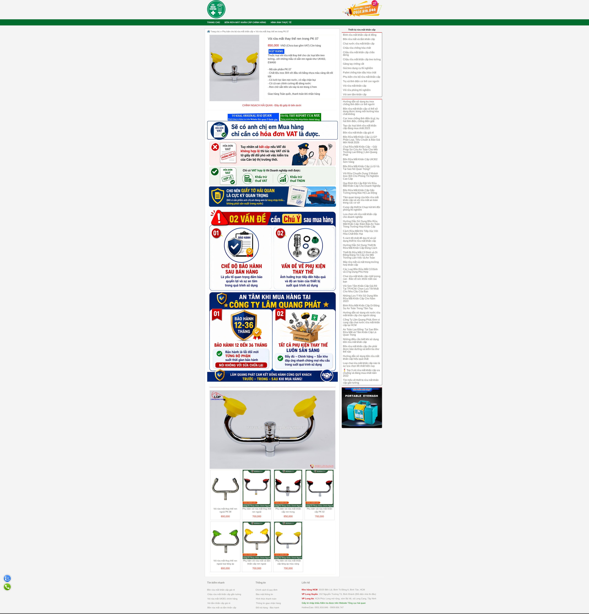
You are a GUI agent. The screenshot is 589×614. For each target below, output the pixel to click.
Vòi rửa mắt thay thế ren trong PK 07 (272, 31)
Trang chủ (214, 31)
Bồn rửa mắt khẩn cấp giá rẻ (358, 132)
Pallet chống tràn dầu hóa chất (359, 72)
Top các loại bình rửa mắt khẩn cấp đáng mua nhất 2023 (359, 127)
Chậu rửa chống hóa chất (357, 48)
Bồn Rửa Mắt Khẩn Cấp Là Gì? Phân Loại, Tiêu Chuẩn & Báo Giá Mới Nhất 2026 (361, 140)
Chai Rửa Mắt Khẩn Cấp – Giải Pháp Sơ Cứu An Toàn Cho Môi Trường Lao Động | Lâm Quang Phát (360, 150)
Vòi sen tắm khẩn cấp (354, 94)
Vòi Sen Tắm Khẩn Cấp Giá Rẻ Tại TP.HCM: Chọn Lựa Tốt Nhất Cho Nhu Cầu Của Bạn (361, 289)
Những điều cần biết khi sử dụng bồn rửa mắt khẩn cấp (361, 340)
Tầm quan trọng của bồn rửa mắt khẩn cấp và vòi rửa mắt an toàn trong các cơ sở (361, 200)
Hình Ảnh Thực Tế (281, 22)
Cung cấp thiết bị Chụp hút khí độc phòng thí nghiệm (361, 208)
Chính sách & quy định (266, 590)
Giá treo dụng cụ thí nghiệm (358, 68)
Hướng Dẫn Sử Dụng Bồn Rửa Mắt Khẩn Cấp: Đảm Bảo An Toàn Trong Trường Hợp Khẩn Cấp (361, 224)
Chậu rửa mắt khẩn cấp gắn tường (224, 594)
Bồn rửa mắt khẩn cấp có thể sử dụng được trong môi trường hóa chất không (361, 111)
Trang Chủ (213, 22)
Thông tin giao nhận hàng (268, 603)
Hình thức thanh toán (266, 598)
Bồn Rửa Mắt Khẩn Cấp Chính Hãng (245, 22)
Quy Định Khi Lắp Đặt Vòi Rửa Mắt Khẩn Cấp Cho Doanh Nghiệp (361, 184)
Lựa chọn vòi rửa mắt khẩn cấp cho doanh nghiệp (360, 215)
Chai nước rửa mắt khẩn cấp (358, 43)
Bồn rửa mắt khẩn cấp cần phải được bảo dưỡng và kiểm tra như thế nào (361, 349)
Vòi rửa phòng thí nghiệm (357, 90)
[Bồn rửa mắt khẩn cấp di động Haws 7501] (362, 407)
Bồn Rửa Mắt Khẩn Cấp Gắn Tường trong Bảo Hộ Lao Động (360, 191)
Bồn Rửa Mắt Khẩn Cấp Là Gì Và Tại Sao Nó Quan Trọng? (361, 167)
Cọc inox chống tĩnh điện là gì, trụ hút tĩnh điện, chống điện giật (361, 119)
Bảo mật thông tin (264, 594)
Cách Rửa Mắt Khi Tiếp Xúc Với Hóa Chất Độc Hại (360, 232)
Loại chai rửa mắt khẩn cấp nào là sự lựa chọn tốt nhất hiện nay (361, 364)
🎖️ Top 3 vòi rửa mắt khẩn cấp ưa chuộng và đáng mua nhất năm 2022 (361, 373)
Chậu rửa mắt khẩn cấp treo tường (362, 59)
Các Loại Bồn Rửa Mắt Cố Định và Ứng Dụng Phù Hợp (360, 270)
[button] (253, 117)
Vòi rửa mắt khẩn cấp (354, 85)
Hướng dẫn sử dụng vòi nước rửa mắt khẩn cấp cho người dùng (361, 314)
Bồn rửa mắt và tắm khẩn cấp (359, 39)
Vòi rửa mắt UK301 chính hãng (222, 598)
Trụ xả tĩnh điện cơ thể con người (361, 81)
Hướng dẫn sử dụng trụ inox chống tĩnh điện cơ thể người (359, 103)
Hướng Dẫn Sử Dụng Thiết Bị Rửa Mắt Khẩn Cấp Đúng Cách (360, 246)
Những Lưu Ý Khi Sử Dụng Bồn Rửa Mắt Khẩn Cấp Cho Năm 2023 (360, 298)
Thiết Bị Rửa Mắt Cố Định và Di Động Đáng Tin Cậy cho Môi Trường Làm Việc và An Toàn (360, 255)
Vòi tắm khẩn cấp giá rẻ (218, 603)
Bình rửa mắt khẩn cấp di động (359, 35)
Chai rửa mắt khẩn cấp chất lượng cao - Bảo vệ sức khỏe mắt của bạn (361, 279)
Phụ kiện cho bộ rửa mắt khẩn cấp (237, 31)
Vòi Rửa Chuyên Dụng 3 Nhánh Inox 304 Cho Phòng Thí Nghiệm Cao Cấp (361, 176)
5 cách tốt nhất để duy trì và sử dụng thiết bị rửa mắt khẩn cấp (359, 239)
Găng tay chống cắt (353, 64)
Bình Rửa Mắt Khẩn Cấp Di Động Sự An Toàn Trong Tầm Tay (361, 307)
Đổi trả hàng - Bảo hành (267, 607)
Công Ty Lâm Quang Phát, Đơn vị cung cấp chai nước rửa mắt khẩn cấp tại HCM (361, 322)
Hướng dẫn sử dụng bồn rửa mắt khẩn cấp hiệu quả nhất (361, 357)
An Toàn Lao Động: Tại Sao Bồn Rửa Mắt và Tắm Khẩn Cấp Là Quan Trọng (360, 332)
